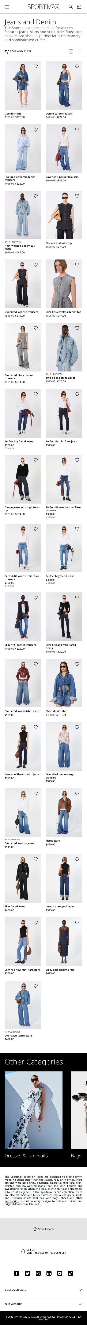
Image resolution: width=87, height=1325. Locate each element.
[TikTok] (70, 1273)
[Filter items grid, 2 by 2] (71, 51)
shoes (64, 1198)
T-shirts (71, 1186)
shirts (60, 1189)
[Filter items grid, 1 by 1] (80, 51)
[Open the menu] (7, 7)
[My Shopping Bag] (79, 7)
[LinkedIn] (49, 1273)
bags (55, 1198)
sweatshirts (12, 1189)
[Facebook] (17, 1273)
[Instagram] (38, 1273)
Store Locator (46, 1229)
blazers (74, 1189)
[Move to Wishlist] (36, 66)
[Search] (71, 7)
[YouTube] (60, 1273)
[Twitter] (27, 1273)
